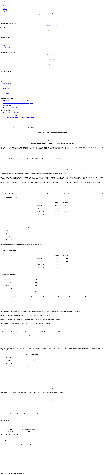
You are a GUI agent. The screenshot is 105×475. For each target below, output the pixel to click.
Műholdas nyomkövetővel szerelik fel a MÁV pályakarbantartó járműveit (18, 103)
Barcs (4, 2)
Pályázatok (5, 10)
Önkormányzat (6, 6)
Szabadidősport (6, 48)
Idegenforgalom (6, 8)
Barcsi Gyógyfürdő (6, 4)
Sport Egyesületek (6, 47)
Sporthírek (5, 45)
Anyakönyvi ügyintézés (7, 83)
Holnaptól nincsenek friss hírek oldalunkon (12, 107)
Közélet (4, 3)
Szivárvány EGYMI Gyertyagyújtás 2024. (11, 115)
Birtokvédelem (5, 95)
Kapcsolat (5, 9)
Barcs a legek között (7, 105)
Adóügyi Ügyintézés (6, 93)
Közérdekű (5, 5)
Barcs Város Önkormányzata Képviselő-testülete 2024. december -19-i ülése (18, 117)
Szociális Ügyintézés (6, 88)
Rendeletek (28, 127)
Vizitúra (4, 49)
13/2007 (2, 130)
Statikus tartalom (16, 127)
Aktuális (4, 1)
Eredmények (5, 46)
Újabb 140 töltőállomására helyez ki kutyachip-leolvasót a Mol (15, 100)
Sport (4, 11)
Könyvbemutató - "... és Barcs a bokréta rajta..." (13, 119)
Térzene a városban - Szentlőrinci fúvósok (11, 112)
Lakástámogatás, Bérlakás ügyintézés (9, 90)
